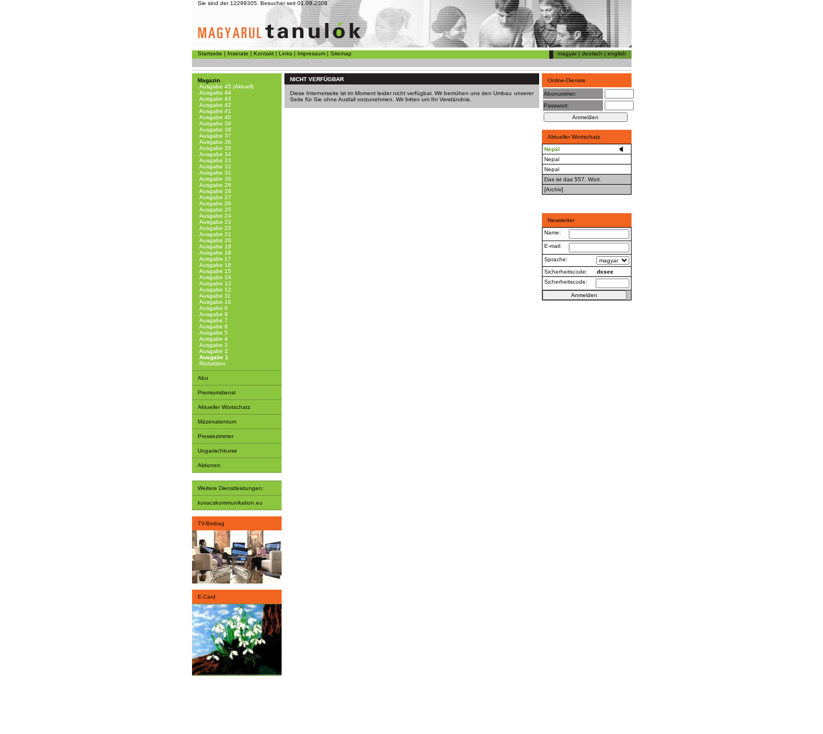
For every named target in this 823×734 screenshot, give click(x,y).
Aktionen (209, 465)
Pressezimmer (215, 436)
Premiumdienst (217, 392)
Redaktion (212, 363)
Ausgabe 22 (214, 228)
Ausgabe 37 (214, 136)
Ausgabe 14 (214, 277)
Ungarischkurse (217, 451)
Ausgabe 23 (214, 222)
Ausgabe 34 (214, 154)
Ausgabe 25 (214, 209)
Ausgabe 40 (214, 117)
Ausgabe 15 (214, 271)
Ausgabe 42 (214, 105)
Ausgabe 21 (214, 234)
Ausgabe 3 (213, 345)
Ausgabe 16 (214, 265)
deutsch (592, 53)
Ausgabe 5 (213, 333)
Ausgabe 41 (214, 111)
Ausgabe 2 (213, 351)
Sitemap (341, 53)
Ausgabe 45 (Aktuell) (226, 86)
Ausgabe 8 (213, 314)
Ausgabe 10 (214, 302)
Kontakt (264, 53)
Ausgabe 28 (214, 191)
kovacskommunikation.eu (230, 503)
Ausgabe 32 (214, 166)
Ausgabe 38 (214, 129)
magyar (567, 53)
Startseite (210, 53)
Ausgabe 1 (213, 357)
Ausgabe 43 (214, 99)
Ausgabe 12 (214, 289)
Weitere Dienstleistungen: (231, 488)
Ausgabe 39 (214, 123)
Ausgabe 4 (213, 339)
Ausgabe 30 (214, 179)
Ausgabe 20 (214, 240)
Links (285, 53)
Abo (203, 378)
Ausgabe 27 (214, 197)
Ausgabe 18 (214, 253)
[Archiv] (553, 189)
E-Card (207, 597)
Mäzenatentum (217, 421)
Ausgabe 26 (214, 203)
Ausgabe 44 (214, 93)
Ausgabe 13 (214, 283)
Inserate (238, 53)
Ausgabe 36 (214, 142)
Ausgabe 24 (214, 216)
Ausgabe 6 (213, 326)
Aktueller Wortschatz (224, 407)
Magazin (209, 80)
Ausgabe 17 (214, 259)
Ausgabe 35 (214, 148)
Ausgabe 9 (213, 308)
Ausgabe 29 (214, 185)
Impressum (311, 53)
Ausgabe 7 (213, 320)
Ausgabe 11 (214, 296)
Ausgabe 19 (214, 246)
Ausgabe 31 (214, 173)
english (616, 53)
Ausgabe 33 (214, 160)
